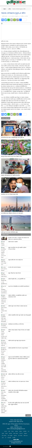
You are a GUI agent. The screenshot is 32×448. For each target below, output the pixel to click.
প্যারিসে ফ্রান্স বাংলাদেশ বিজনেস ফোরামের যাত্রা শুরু (17, 306)
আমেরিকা (16, 431)
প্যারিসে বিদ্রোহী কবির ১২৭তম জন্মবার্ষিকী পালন (16, 279)
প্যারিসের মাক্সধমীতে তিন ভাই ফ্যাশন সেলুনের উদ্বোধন (18, 348)
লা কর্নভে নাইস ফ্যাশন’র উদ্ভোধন (14, 267)
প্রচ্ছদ (4, 9)
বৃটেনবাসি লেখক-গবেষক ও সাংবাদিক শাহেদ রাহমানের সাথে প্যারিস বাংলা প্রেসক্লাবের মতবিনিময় (18, 238)
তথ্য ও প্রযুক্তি (10, 435)
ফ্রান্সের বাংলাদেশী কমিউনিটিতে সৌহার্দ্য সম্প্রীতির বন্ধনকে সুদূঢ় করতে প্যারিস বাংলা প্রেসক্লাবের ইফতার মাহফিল (18, 357)
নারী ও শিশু (20, 433)
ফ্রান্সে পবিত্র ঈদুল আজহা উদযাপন (14, 273)
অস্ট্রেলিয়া (24, 431)
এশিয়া (9, 9)
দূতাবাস (3, 433)
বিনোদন (6, 433)
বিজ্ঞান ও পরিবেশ (15, 433)
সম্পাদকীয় (13, 437)
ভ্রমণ (3, 437)
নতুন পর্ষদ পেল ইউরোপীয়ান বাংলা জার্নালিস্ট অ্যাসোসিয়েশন (18, 286)
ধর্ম (5, 437)
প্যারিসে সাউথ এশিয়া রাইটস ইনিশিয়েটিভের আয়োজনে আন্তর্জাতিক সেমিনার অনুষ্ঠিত (17, 391)
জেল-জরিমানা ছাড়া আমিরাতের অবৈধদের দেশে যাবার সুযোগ (12, 213)
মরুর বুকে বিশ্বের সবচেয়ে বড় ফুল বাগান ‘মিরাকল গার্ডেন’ (11, 156)
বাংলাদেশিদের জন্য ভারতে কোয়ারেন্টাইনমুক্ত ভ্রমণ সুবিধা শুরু (12, 137)
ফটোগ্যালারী (9, 437)
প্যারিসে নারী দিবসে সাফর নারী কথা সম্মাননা (16, 374)
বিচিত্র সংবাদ (25, 435)
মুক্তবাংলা (15, 435)
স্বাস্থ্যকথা (25, 433)
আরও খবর (28, 415)
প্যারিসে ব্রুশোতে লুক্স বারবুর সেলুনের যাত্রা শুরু (16, 340)
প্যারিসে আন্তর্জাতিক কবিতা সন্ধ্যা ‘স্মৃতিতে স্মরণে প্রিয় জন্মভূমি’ (19, 315)
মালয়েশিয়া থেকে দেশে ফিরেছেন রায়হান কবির (9, 194)
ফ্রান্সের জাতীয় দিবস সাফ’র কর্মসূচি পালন (15, 259)
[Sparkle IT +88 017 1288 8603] (19, 446)
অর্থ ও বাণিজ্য (20, 435)
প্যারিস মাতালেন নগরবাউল (13, 241)
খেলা (28, 431)
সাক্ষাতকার (10, 433)
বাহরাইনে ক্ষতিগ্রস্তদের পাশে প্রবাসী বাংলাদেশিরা (10, 175)
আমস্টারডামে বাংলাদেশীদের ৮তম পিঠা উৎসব (16, 324)
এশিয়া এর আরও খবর (5, 118)
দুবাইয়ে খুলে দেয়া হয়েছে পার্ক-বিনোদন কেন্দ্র (9, 232)
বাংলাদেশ (5, 431)
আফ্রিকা (20, 431)
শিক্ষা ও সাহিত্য (4, 435)
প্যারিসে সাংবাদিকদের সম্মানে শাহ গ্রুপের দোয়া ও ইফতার (18, 381)
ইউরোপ (12, 431)
